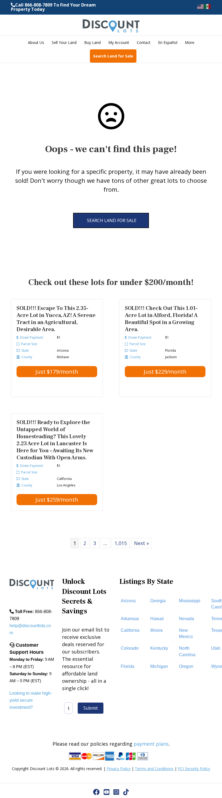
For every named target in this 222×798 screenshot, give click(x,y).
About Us (36, 42)
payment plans (151, 744)
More (189, 42)
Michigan (159, 666)
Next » (141, 543)
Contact (144, 42)
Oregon (186, 666)
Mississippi (189, 600)
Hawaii (157, 618)
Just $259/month (56, 499)
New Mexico (186, 633)
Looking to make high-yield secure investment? (30, 700)
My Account (118, 42)
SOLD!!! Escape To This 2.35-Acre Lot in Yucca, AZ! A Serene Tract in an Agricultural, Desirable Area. (56, 319)
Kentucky (159, 648)
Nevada (186, 618)
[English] (200, 6)
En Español (167, 42)
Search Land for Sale (113, 56)
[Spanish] (207, 6)
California (130, 630)
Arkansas (130, 618)
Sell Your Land (64, 42)
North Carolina (187, 651)
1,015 (121, 543)
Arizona (128, 600)
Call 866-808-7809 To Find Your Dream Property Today (53, 7)
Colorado (130, 648)
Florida (127, 666)
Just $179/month (56, 371)
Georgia (158, 600)
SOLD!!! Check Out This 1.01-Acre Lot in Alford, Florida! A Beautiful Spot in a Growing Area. (161, 319)
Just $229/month (165, 371)
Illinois (156, 630)
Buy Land (92, 42)
